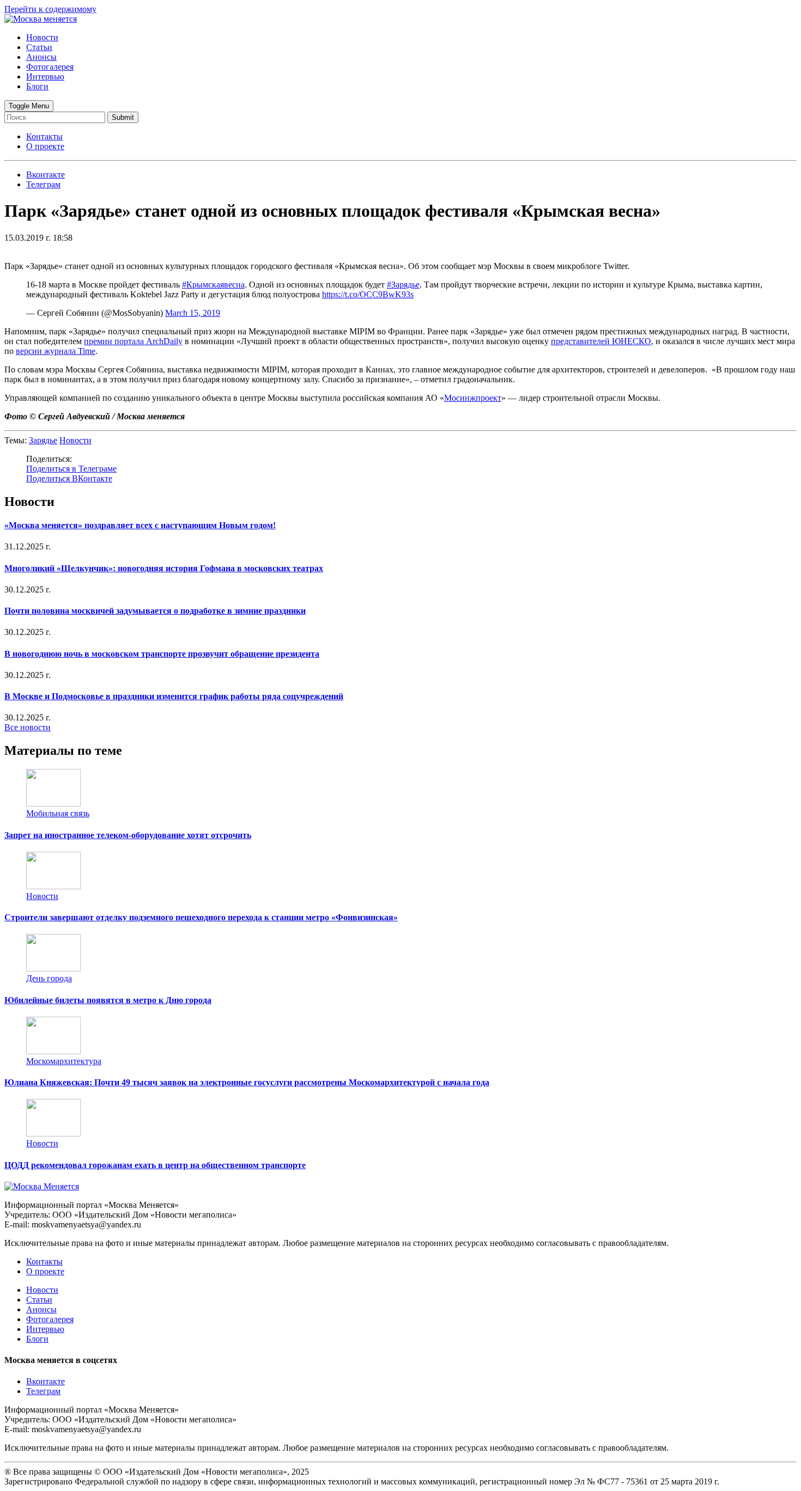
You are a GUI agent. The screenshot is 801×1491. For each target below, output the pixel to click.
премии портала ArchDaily (133, 341)
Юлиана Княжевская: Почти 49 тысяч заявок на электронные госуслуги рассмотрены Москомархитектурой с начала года (246, 1082)
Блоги (37, 86)
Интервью (45, 76)
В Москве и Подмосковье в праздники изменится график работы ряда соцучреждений (173, 696)
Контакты (44, 136)
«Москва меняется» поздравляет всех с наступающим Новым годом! (140, 525)
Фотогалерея (50, 66)
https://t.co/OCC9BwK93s (368, 294)
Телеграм (43, 1391)
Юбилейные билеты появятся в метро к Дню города (107, 1000)
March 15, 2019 (192, 312)
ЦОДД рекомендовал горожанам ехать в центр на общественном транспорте (155, 1165)
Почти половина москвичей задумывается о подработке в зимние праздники (155, 610)
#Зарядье (403, 284)
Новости (42, 37)
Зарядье (43, 440)
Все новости (27, 727)
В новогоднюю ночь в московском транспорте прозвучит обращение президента (161, 653)
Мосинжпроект (472, 397)
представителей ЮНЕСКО (601, 341)
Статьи (39, 47)
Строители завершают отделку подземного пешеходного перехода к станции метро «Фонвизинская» (201, 917)
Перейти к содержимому (50, 9)
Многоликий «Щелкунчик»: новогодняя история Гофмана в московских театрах (163, 568)
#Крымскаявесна (213, 284)
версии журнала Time (55, 351)
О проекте (45, 146)
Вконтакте (45, 1381)
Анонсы (41, 57)
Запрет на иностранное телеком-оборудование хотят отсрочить (127, 835)
